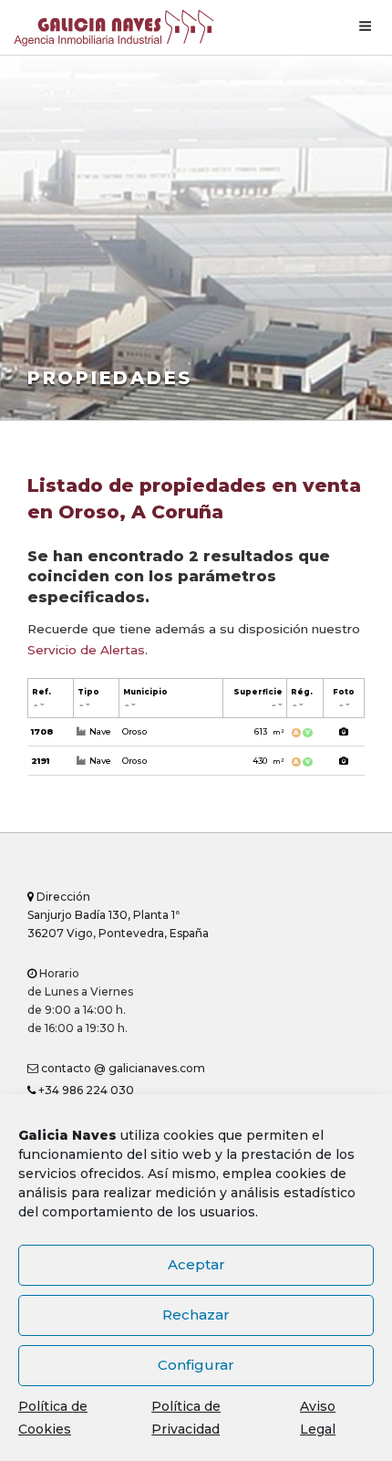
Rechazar (196, 1314)
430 (268, 761)
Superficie (258, 691)
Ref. (41, 691)
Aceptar (196, 1264)
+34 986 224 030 (85, 1090)
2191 (40, 761)
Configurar (196, 1364)
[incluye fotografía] (344, 732)
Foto (344, 691)
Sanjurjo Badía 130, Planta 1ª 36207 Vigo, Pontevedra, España (118, 915)
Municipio (145, 691)
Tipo (88, 691)
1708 (42, 731)
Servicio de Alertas (86, 649)
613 (269, 731)
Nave (100, 731)
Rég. (302, 691)
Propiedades (109, 378)
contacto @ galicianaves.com (121, 1068)
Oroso (134, 731)
